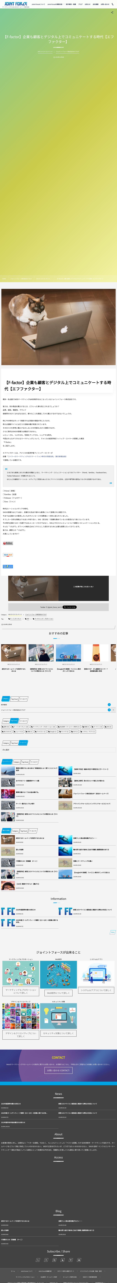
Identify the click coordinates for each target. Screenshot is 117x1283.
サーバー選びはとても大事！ (25, 804)
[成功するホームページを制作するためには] (13, 652)
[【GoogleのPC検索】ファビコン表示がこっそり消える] (68, 652)
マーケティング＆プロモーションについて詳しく (20, 991)
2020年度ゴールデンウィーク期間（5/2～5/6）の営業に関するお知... (37, 921)
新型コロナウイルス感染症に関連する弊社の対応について (92, 910)
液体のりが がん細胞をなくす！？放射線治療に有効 (96, 670)
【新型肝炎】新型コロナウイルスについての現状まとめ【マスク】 (41, 670)
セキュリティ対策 (58, 1002)
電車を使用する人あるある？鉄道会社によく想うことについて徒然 (37, 769)
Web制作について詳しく (58, 993)
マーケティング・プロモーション (44, 727)
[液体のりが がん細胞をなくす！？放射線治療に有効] (96, 652)
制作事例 (55, 705)
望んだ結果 (19, 849)
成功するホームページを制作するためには (13, 670)
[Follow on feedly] (79, 1260)
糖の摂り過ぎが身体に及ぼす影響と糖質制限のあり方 (91, 849)
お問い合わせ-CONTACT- (58, 1070)
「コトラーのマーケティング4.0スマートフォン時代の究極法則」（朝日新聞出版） (37, 456)
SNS (109, 727)
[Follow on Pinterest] (71, 1260)
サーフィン (98, 727)
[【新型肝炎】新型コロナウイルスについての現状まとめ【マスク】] (41, 652)
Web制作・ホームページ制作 (70, 727)
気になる (7, 732)
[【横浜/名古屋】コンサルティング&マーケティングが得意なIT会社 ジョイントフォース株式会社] (15, 4)
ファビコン (41, 732)
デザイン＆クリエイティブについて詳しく (20, 1035)
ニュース (19, 732)
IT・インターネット (21, 727)
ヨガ (75, 732)
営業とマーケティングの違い (83, 861)
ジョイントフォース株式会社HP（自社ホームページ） (91, 793)
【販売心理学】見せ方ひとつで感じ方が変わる (88, 781)
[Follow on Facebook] (46, 1260)
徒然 (6, 727)
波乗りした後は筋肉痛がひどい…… (85, 838)
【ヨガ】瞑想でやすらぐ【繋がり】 (28, 884)
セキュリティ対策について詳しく (58, 1033)
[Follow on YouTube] (62, 1260)
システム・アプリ (88, 732)
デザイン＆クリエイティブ (20, 1002)
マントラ (64, 732)
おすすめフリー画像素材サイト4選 (27, 781)
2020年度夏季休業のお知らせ (26, 910)
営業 (86, 727)
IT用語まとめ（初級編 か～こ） (27, 861)
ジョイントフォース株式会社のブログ (55, 710)
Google (53, 732)
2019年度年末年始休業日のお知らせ (13, 1122)
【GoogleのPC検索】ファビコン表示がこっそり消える (68, 670)
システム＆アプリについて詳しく (96, 990)
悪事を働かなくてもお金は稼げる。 (28, 792)
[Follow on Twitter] (38, 1260)
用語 (30, 732)
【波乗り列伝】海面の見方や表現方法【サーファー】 (91, 769)
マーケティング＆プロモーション (21, 959)
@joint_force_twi (54, 607)
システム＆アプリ (96, 959)
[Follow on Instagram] (54, 1260)
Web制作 (58, 959)
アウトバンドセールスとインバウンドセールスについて (91, 804)
